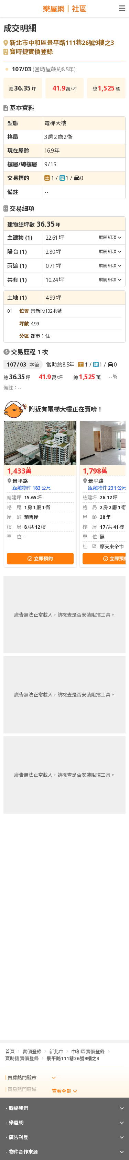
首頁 (10, 1051)
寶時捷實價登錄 (31, 52)
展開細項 (108, 237)
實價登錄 (32, 1051)
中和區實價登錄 (88, 1051)
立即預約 (43, 558)
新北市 (56, 1051)
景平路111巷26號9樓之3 (72, 1058)
